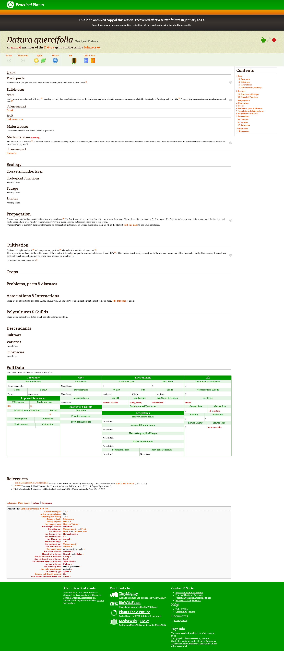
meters (216, 410)
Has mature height (53, 541)
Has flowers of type (53, 533)
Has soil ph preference (51, 553)
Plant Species (24, 502)
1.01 (19, 483)
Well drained (68, 561)
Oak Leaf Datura (70, 523)
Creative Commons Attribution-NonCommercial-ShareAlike (193, 642)
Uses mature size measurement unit (46, 576)
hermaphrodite (215, 427)
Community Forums (185, 611)
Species (66, 571)
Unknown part (69, 528)
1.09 (41, 483)
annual (16, 47)
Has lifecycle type (54, 538)
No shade (67, 551)
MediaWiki (128, 620)
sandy (132, 402)
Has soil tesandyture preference (48, 558)
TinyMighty (128, 593)
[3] (33, 250)
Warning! (35, 137)
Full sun (66, 563)
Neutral (66, 553)
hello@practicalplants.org (188, 600)
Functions (23, 55)
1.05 (30, 483)
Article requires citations (50, 513)
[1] (86, 82)
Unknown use (80, 531)
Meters (66, 576)
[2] (41, 98)
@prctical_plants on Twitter (189, 592)
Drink (65, 531)
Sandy (66, 558)
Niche (9, 55)
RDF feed (44, 508)
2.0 (16, 485)
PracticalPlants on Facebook (189, 595)
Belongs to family (54, 518)
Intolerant (67, 526)
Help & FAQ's (182, 609)
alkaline (114, 402)
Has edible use (55, 531)
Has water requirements (51, 568)
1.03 (24, 483)
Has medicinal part (53, 543)
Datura (49, 47)
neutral (106, 402)
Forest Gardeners (71, 597)
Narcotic (66, 546)
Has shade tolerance (52, 551)
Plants (30, 4)
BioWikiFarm (130, 602)
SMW (144, 620)
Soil (70, 55)
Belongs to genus (54, 521)
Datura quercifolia (30, 508)
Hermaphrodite (69, 533)
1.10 (44, 483)
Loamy (66, 556)
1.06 (33, 483)
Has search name (54, 548)
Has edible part (54, 528)
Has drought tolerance (51, 526)
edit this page (119, 300)
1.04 (27, 483)
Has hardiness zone (53, 536)
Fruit (83, 528)
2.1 (18, 485)
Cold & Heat (89, 55)
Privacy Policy (180, 620)
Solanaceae (92, 47)
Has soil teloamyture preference (48, 556)
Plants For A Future (134, 611)
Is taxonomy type (53, 571)
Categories (12, 502)
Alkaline (78, 553)
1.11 (47, 483)
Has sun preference (53, 563)
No (64, 573)
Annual (66, 538)
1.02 (22, 483)
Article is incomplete (52, 511)
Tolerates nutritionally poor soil (48, 573)
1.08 (38, 483)
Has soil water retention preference (46, 561)
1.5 (210, 410)
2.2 (20, 485)
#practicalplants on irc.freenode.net (193, 597)
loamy (139, 402)
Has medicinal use (53, 546)
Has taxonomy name (52, 566)
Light (40, 55)
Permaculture (82, 595)
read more (156, 616)
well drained (157, 402)
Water (55, 55)
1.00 (16, 483)
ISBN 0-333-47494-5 (125, 483)
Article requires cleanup (51, 516)
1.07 (36, 483)
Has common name (53, 523)
